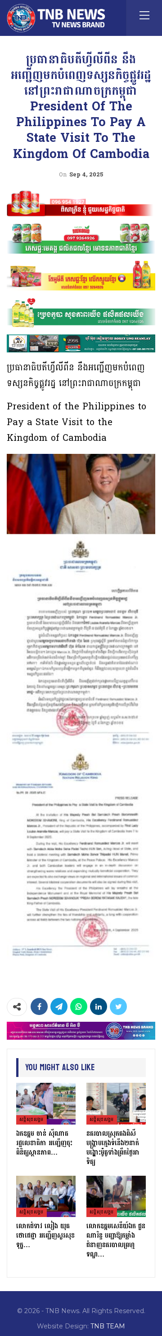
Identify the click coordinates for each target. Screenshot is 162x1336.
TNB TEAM (107, 1326)
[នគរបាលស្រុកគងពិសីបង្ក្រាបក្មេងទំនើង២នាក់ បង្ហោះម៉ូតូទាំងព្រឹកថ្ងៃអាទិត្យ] (116, 1103)
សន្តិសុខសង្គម (31, 1120)
